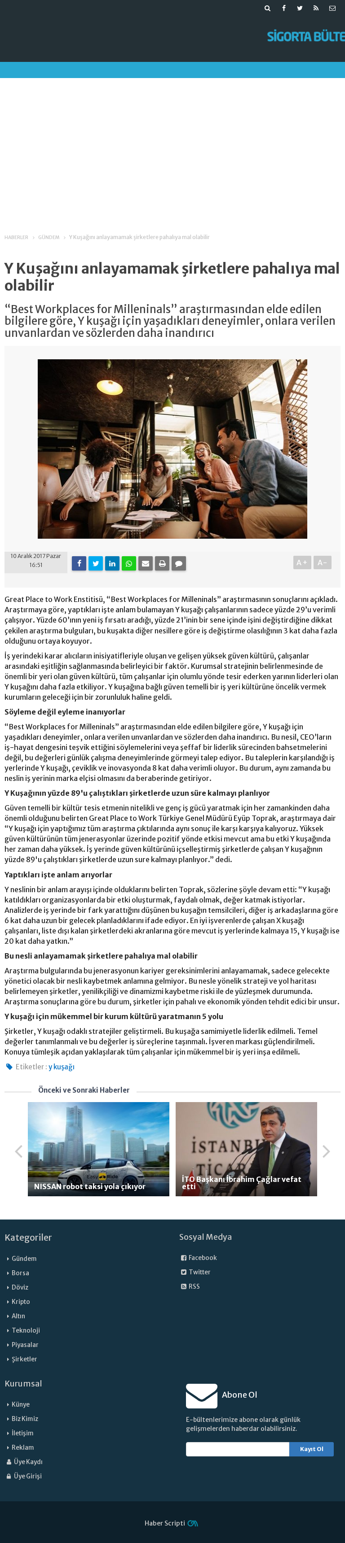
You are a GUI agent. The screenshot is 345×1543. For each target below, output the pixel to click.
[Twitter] (95, 563)
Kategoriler (28, 1237)
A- (323, 562)
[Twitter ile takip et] (300, 8)
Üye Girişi (27, 1476)
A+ (302, 562)
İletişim (23, 1433)
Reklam (23, 1447)
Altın (18, 1316)
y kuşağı (62, 1067)
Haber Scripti (165, 1523)
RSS (194, 1286)
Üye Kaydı (28, 1462)
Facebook (202, 1258)
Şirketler (24, 1359)
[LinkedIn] (112, 563)
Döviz (20, 1287)
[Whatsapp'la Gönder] (129, 563)
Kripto (21, 1302)
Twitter (199, 1272)
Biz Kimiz (25, 1419)
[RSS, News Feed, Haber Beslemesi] (316, 8)
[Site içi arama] (268, 8)
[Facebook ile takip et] (284, 8)
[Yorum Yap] (179, 563)
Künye (21, 1404)
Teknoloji (26, 1330)
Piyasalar (25, 1345)
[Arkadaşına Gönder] (145, 563)
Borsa (20, 1273)
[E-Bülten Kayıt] (332, 8)
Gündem (24, 1259)
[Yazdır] (162, 563)
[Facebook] (79, 563)
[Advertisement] (172, 147)
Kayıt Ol (311, 1449)
